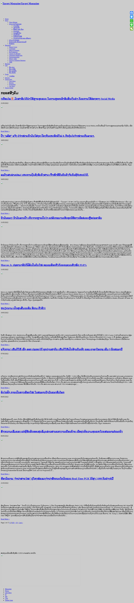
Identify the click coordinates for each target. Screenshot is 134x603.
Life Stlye (8, 593)
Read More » (5, 131)
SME (10, 62)
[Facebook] (132, 13)
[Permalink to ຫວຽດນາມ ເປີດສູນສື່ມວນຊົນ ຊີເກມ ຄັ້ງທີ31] (16, 331)
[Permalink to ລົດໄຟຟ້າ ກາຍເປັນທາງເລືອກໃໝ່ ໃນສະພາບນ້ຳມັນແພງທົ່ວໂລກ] (16, 416)
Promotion (12, 84)
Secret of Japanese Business (17, 60)
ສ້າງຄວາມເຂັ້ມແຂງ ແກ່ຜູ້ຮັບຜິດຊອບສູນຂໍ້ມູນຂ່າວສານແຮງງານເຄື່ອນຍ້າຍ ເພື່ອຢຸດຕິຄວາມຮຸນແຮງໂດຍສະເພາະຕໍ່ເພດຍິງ (62, 431)
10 (17, 523)
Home (7, 19)
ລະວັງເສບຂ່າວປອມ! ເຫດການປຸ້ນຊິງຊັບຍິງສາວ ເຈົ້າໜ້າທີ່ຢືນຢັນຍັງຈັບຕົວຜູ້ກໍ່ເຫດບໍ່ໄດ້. (45, 174)
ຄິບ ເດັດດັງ (12, 72)
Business (7, 64)
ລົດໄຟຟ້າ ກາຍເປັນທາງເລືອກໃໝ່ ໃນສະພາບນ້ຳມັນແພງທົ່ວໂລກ (32, 392)
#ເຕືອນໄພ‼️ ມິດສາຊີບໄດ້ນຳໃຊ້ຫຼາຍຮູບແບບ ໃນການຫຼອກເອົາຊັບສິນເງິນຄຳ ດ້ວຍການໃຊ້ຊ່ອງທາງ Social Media (58, 98)
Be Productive (13, 52)
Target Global (9, 88)
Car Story (12, 86)
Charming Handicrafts (15, 55)
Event (6, 74)
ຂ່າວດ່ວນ (16, 31)
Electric (7, 78)
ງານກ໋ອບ (12, 76)
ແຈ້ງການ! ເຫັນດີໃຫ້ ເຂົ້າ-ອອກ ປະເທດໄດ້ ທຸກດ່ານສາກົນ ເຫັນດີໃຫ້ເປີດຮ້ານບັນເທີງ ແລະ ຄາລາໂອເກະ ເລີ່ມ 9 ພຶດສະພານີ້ (61, 349)
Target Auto (8, 79)
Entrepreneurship (14, 57)
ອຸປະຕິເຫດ (16, 35)
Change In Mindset (14, 54)
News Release (13, 22)
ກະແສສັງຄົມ (17, 33)
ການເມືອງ (16, 26)
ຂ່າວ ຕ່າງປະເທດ (14, 40)
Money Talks (13, 59)
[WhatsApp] (132, 21)
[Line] (132, 25)
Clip (6, 65)
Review (11, 83)
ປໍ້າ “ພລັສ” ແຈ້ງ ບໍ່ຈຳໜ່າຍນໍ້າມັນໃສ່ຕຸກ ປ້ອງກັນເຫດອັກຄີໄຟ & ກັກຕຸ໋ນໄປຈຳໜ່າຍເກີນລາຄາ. (48, 136)
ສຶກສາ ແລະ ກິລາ (18, 29)
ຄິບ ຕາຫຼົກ (12, 69)
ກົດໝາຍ (11, 43)
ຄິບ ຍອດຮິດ (13, 71)
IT (6, 595)
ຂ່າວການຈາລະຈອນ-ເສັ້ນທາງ (22, 38)
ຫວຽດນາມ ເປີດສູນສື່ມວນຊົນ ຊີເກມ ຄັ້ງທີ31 (23, 308)
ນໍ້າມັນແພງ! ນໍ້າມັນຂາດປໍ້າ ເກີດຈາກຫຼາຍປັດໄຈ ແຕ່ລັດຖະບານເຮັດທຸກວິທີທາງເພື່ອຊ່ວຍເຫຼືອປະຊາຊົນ (51, 218)
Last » (21, 523)
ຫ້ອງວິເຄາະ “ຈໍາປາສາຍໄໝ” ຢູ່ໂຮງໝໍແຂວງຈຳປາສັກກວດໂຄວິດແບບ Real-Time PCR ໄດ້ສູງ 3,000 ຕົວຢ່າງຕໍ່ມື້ (57, 478)
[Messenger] (132, 17)
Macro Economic (14, 50)
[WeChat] (132, 29)
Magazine (8, 45)
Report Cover (13, 47)
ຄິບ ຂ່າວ (11, 67)
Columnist (12, 49)
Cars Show (12, 81)
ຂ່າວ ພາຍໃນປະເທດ (15, 24)
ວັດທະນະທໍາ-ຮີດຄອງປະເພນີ (17, 42)
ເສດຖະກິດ (16, 27)
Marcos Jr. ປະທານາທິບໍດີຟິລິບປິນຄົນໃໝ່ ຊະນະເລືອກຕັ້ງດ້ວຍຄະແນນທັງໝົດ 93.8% (44, 265)
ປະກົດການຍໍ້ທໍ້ (17, 36)
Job (6, 596)
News (6, 20)
